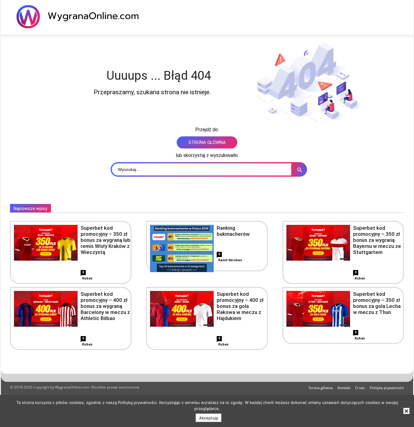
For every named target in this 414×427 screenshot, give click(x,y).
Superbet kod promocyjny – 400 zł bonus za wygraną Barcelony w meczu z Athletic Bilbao (105, 306)
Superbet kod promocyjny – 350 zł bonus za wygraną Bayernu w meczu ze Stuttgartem (377, 240)
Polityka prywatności (387, 387)
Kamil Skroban (230, 260)
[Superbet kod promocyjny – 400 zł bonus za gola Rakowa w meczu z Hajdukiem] (182, 309)
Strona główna (321, 387)
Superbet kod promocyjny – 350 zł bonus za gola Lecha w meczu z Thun (377, 303)
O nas (360, 387)
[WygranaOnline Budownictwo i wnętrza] (81, 17)
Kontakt (344, 387)
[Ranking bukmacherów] (182, 257)
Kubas (87, 278)
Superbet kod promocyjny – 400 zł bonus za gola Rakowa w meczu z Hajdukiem (240, 306)
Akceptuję (208, 417)
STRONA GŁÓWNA (207, 142)
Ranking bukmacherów (233, 231)
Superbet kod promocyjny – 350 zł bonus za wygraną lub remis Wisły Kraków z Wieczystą (105, 240)
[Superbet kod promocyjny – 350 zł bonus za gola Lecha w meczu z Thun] (318, 309)
